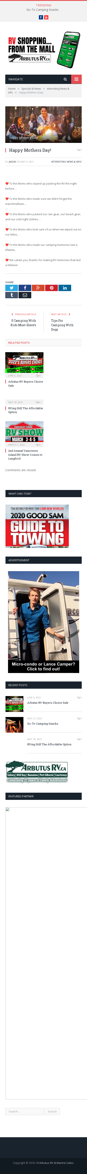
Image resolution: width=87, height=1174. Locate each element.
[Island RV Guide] (43, 48)
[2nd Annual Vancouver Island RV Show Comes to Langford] (24, 433)
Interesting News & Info (66, 161)
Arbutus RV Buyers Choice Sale (47, 703)
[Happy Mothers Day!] (43, 125)
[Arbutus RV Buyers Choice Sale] (24, 364)
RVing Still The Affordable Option (49, 744)
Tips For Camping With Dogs (62, 325)
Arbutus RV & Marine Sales (56, 1163)
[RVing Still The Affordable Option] (24, 399)
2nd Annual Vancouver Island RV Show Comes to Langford (25, 454)
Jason (12, 161)
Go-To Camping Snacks (42, 10)
